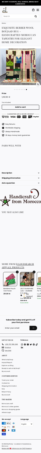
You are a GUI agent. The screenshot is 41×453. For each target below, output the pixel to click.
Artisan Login (6, 412)
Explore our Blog (7, 365)
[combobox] (20, 16)
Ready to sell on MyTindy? (11, 368)
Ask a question (8, 183)
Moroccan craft (7, 404)
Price (4, 93)
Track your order (8, 380)
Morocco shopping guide (11, 409)
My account (6, 371)
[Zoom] (38, 84)
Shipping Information (9, 386)
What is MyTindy (7, 360)
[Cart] (33, 10)
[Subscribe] (33, 328)
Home (4, 23)
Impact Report (7, 362)
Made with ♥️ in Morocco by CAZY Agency (17, 448)
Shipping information (11, 178)
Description (7, 173)
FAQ (3, 389)
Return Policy (6, 392)
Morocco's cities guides (10, 407)
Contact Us (6, 383)
